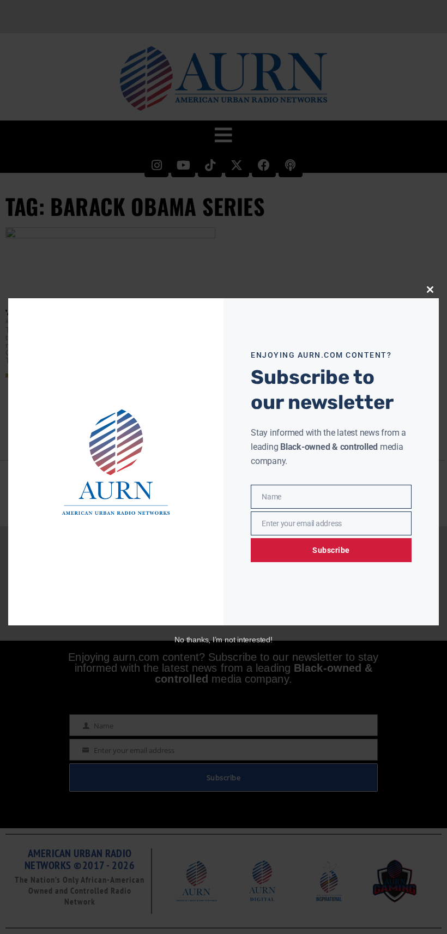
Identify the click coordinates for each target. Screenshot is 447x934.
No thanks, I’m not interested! (223, 639)
